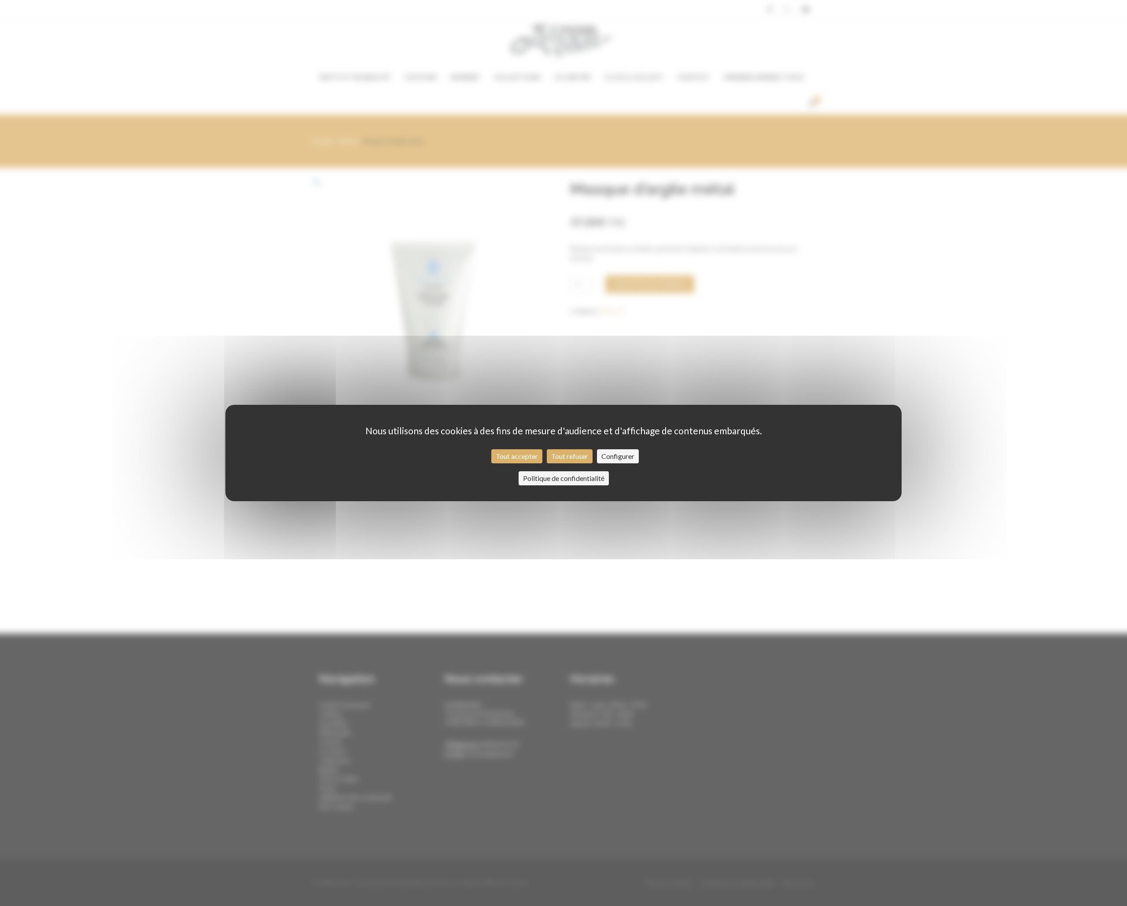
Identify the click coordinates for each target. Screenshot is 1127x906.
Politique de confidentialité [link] (563, 478)
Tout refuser (569, 456)
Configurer (617, 456)
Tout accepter (517, 456)
